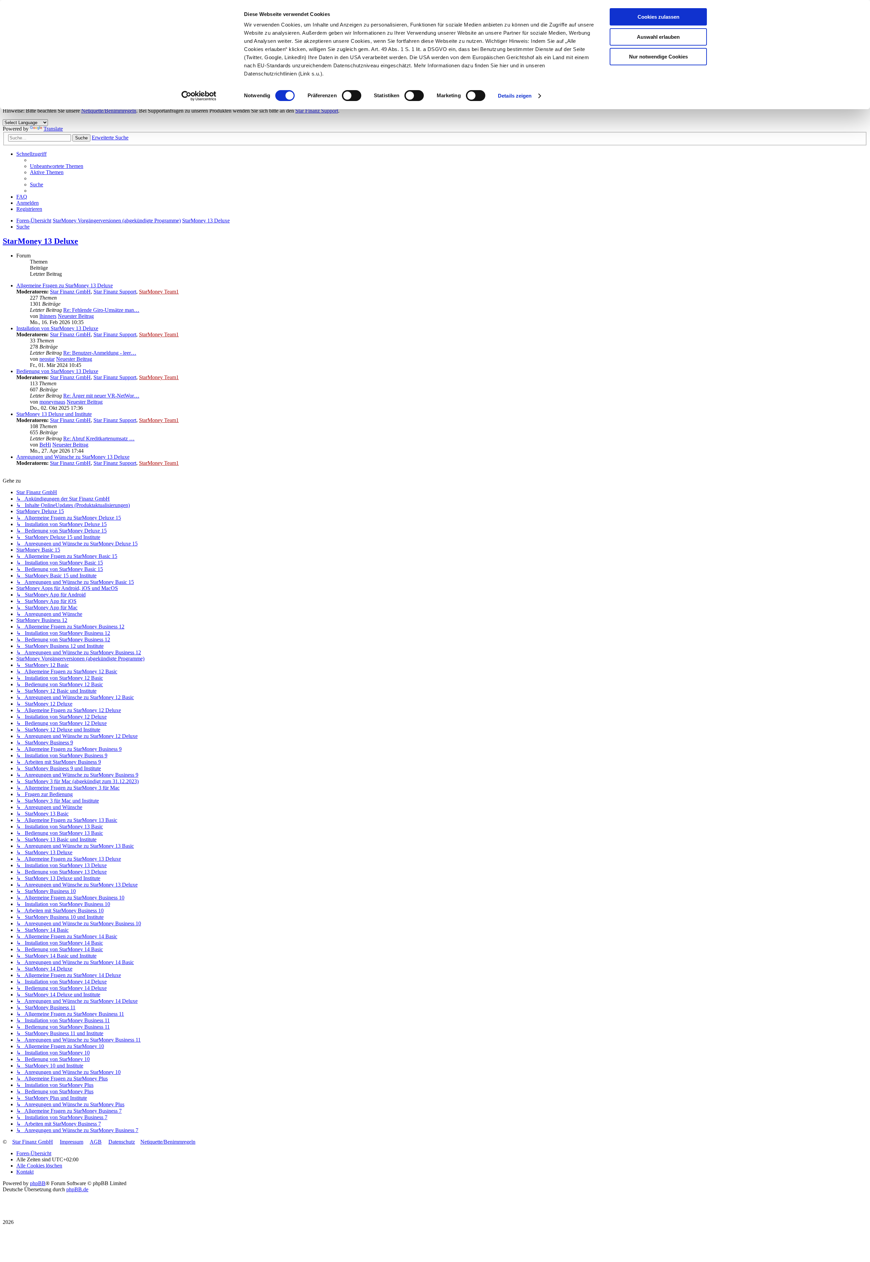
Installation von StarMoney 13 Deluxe (57, 328)
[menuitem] (56, 166)
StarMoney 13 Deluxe (40, 241)
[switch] (351, 95)
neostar (47, 359)
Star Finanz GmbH (70, 292)
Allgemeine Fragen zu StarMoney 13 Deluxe (64, 285)
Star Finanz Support (316, 111)
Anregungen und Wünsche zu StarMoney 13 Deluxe (72, 457)
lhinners (47, 316)
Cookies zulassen (658, 17)
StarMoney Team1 (159, 292)
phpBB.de (77, 1189)
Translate (53, 129)
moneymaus (52, 402)
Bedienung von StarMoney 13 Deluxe (57, 371)
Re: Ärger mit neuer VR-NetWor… (101, 396)
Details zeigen (515, 96)
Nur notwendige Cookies (658, 57)
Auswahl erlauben (658, 37)
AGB (96, 1142)
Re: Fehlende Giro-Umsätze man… (101, 310)
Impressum (71, 1142)
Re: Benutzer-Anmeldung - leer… (99, 353)
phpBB (38, 1183)
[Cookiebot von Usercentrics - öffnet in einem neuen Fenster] (199, 96)
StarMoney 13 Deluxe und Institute (54, 414)
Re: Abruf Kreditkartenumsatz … (99, 438)
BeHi (45, 445)
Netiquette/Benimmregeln (108, 111)
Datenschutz (121, 1142)
